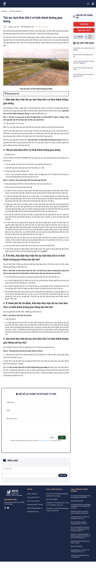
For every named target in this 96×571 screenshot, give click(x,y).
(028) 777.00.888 (38, 504)
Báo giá (80, 37)
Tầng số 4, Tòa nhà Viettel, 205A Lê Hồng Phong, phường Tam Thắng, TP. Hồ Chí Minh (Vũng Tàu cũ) (81, 535)
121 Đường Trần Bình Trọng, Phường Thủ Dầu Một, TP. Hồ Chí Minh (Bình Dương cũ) (80, 506)
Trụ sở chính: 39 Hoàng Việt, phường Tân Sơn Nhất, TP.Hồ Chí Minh (80, 496)
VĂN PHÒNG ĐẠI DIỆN (77, 501)
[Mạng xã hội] (5, 508)
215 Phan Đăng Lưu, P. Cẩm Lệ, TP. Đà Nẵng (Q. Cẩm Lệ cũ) (80, 517)
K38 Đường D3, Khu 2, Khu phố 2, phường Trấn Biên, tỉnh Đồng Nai (79, 512)
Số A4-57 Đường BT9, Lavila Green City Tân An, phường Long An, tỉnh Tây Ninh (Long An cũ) (80, 529)
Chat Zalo (89, 37)
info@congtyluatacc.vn (36, 508)
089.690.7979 (34, 512)
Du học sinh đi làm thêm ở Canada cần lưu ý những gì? (83, 62)
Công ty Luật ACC (13, 27)
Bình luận (63, 475)
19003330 (84, 24)
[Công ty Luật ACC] (4, 4)
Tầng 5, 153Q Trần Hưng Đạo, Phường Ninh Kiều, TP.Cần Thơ (79, 523)
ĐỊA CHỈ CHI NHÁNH (51, 499)
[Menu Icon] (88, 3)
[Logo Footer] (13, 493)
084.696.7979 (84, 30)
